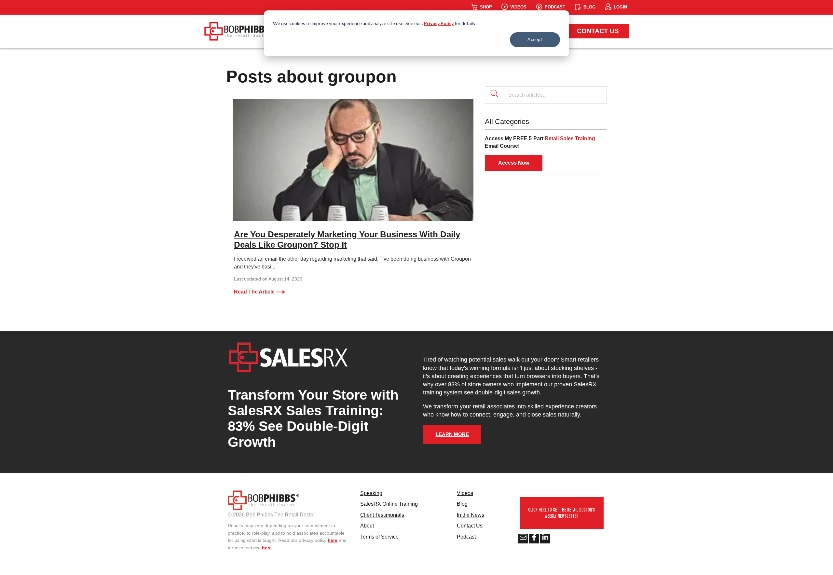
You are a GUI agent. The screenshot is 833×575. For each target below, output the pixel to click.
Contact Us (598, 30)
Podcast (466, 537)
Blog (462, 504)
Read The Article (255, 291)
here (332, 540)
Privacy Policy (439, 23)
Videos (465, 493)
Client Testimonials (382, 515)
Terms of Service (379, 537)
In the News (470, 515)
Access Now (513, 163)
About (367, 525)
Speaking (371, 493)
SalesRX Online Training (389, 504)
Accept (534, 39)
